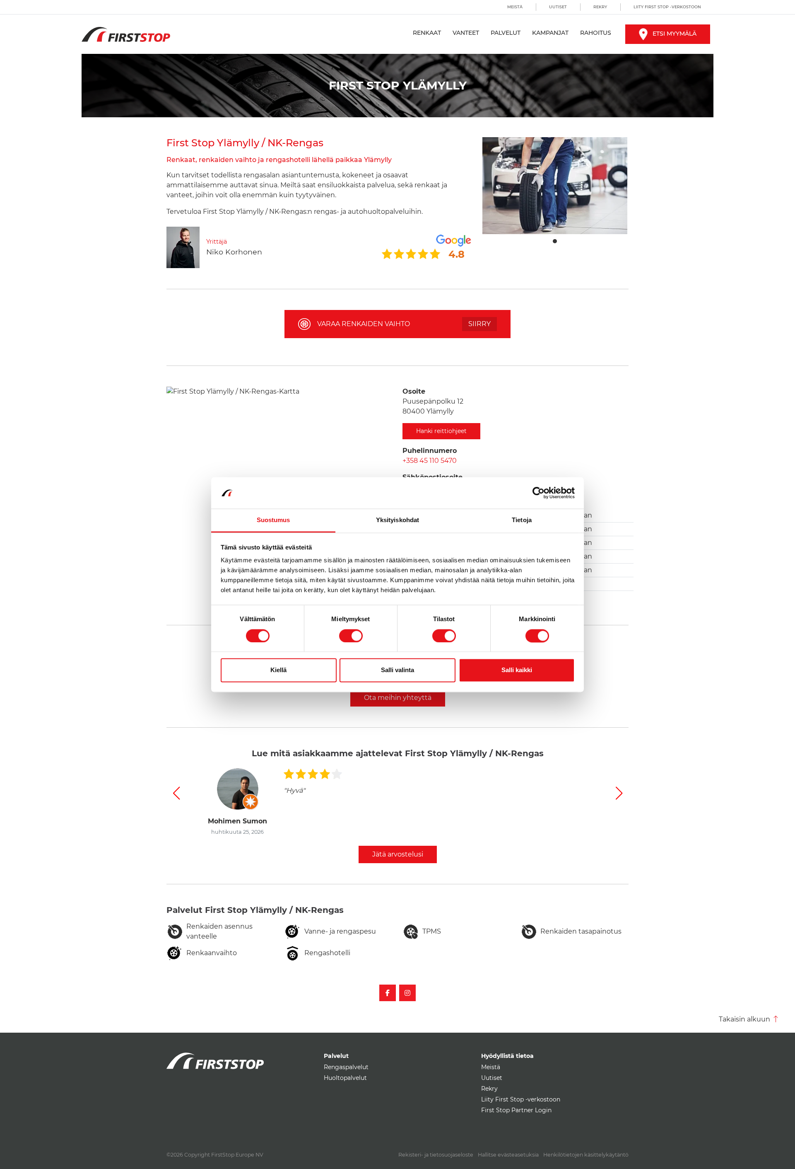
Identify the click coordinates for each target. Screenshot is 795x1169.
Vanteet (466, 32)
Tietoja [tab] (522, 520)
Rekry (600, 7)
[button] (176, 793)
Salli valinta (397, 670)
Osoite (413, 391)
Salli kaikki (516, 670)
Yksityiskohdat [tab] (397, 520)
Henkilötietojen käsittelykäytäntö (586, 1155)
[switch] (351, 635)
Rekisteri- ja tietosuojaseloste (435, 1155)
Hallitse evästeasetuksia (508, 1155)
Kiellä (278, 670)
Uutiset (558, 7)
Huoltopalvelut (345, 1078)
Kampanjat (550, 32)
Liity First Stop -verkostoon (667, 7)
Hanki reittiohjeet (441, 431)
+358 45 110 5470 (429, 461)
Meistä (515, 7)
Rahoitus (595, 32)
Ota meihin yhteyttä (397, 698)
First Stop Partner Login (516, 1110)
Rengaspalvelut (346, 1067)
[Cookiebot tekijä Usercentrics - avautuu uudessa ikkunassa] (538, 492)
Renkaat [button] (427, 32)
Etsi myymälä (674, 33)
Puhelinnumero (429, 451)
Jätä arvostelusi (397, 854)
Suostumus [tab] (273, 520)
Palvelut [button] (505, 32)
